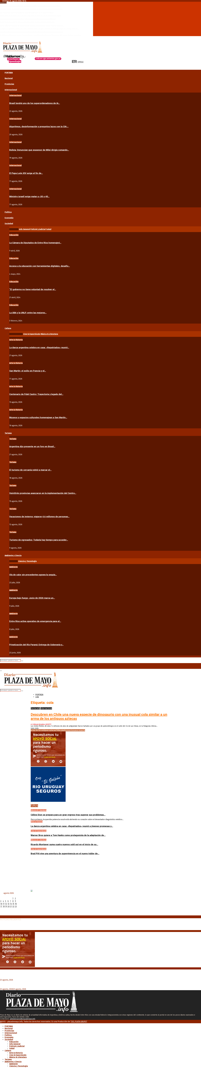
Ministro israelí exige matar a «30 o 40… (29, 196)
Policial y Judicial (17, 1046)
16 (16, 904)
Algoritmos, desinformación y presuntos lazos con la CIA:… (39, 126)
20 (9, 906)
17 (1, 906)
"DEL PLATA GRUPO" (78, 1021)
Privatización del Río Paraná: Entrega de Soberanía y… (36, 644)
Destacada (35, 708)
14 (11, 904)
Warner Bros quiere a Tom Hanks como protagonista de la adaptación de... (68, 835)
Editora (35, 724)
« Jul (2, 914)
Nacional (9, 78)
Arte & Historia (16, 340)
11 (3, 904)
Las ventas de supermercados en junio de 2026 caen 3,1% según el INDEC (27, 12)
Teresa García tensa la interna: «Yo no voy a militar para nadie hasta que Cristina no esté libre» (46, 924)
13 (8, 904)
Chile (58, 730)
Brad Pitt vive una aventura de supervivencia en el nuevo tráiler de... (65, 853)
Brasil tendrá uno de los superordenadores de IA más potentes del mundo (27, 22)
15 (13, 904)
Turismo (8, 433)
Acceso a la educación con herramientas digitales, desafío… (39, 266)
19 (6, 906)
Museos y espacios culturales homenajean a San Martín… (38, 417)
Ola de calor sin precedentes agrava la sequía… (33, 574)
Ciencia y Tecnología (18, 1066)
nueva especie (79, 730)
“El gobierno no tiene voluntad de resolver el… (32, 289)
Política (8, 212)
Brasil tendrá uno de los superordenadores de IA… (34, 103)
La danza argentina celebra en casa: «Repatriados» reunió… (39, 347)
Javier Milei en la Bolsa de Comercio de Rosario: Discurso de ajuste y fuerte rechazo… (32, 25)
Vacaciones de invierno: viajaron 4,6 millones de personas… (39, 516)
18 (4, 906)
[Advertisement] (100, 873)
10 (1, 904)
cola (62, 730)
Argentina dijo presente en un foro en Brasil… (32, 446)
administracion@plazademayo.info (22, 1019)
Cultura (8, 328)
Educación (13, 235)
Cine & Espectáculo (38, 831)
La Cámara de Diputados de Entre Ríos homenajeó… (35, 242)
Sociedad (9, 223)
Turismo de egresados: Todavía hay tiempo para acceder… (38, 540)
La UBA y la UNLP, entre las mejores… (28, 312)
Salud (11, 1048)
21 (11, 906)
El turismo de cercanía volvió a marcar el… (30, 470)
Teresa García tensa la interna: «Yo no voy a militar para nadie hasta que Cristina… (30, 6)
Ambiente (13, 567)
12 (6, 904)
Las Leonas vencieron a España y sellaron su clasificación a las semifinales (28, 19)
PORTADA (9, 72)
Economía (9, 218)
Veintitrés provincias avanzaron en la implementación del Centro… (42, 493)
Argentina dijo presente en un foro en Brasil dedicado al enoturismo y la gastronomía (31, 32)
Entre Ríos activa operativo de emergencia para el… (35, 621)
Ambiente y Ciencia (13, 555)
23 (16, 906)
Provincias (9, 84)
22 (13, 906)
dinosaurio (68, 730)
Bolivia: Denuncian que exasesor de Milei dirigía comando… (39, 150)
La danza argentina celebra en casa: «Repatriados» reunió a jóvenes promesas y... (72, 826)
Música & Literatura (38, 810)
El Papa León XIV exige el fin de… (26, 173)
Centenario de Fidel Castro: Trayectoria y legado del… (36, 394)
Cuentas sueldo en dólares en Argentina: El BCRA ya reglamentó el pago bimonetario (31, 9)
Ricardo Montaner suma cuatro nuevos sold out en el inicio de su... (64, 844)
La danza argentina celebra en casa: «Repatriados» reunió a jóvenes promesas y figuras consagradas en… (39, 29)
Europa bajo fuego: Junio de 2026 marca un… (32, 598)
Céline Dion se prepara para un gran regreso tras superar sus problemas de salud (30, 16)
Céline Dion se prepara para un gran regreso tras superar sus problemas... (68, 815)
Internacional (11, 90)
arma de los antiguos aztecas (43, 730)
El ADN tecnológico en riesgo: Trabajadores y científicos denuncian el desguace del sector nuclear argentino (40, 35)
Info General (14, 1044)
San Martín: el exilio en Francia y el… (27, 371)
